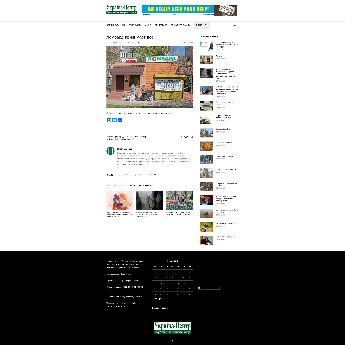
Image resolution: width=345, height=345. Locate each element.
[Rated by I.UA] (209, 289)
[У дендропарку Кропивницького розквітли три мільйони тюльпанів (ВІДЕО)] (179, 200)
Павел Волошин (115, 43)
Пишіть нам (202, 25)
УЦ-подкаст (161, 25)
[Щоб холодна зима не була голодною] (206, 213)
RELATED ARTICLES (116, 186)
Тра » (160, 299)
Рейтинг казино (160, 308)
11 (161, 283)
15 (184, 283)
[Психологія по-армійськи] (206, 173)
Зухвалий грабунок (223, 129)
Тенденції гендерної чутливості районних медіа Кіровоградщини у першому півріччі (119, 214)
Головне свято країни (224, 156)
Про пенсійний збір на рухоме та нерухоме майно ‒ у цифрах (227, 45)
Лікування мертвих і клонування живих (224, 117)
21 (178, 289)
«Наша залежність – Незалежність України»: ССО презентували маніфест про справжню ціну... (226, 73)
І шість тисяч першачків (225, 237)
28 (178, 294)
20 (172, 289)
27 (172, 294)
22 (184, 289)
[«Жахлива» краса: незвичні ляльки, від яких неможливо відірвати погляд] (149, 200)
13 (172, 283)
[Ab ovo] (206, 59)
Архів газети (135, 25)
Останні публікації (115, 25)
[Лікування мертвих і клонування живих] (206, 119)
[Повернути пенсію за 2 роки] (206, 106)
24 (155, 294)
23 (190, 289)
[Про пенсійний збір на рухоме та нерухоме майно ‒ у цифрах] (206, 46)
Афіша (148, 25)
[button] (235, 25)
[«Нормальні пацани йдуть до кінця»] (206, 186)
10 (155, 283)
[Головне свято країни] (206, 159)
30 (190, 294)
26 (167, 294)
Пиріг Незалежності (224, 143)
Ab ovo (219, 56)
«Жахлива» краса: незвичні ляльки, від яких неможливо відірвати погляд (147, 214)
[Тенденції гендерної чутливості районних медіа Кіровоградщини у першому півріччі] (119, 200)
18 (161, 289)
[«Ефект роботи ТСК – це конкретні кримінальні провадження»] (206, 200)
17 (155, 289)
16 (190, 283)
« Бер (154, 299)
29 (184, 294)
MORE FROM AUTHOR (140, 186)
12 (167, 283)
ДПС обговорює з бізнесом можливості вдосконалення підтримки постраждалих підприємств (227, 90)
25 (161, 294)
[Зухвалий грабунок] (206, 132)
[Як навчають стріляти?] (206, 227)
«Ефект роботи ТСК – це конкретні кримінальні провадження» (226, 198)
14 (178, 283)
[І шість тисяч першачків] (206, 240)
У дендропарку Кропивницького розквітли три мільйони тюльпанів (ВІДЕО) (179, 214)
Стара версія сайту (180, 25)
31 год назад (187, 136)
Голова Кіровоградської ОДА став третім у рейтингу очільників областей (126, 137)
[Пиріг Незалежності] (206, 146)
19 (167, 289)
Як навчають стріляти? (225, 223)
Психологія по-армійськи (226, 169)
